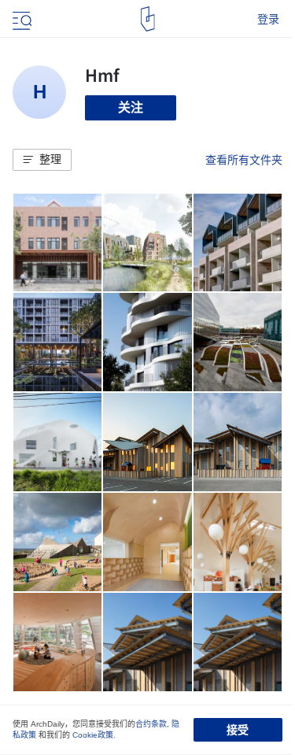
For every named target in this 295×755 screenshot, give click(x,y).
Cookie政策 (92, 735)
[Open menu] (20, 19)
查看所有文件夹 (243, 160)
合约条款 (151, 724)
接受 (238, 730)
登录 (268, 18)
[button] (42, 160)
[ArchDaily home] (147, 18)
